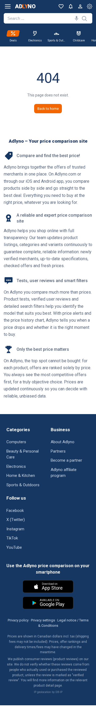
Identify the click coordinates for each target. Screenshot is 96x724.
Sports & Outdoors (22, 484)
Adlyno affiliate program (64, 472)
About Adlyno (62, 441)
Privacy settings (43, 620)
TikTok (12, 538)
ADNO (25, 6)
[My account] (80, 6)
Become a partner (66, 460)
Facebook (15, 510)
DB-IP (58, 692)
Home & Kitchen (20, 475)
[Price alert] (71, 6)
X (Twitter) (15, 519)
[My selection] (61, 6)
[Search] (75, 18)
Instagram (15, 529)
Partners (58, 451)
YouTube (14, 547)
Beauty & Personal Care (22, 454)
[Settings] (89, 6)
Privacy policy (18, 620)
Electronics (16, 466)
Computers (16, 441)
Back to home (48, 109)
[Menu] (8, 6)
